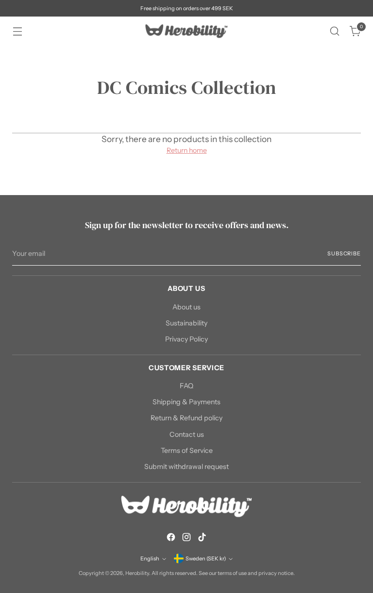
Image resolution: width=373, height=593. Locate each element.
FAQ (186, 385)
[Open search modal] (335, 31)
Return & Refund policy (186, 417)
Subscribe (343, 253)
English (149, 558)
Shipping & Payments (186, 401)
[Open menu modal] (17, 31)
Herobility (137, 573)
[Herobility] (186, 31)
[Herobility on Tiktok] (202, 538)
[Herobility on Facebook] (171, 538)
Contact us (187, 434)
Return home (187, 150)
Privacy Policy (186, 339)
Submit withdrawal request (186, 466)
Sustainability (186, 323)
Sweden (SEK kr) (206, 558)
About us (186, 307)
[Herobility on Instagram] (186, 538)
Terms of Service (187, 450)
